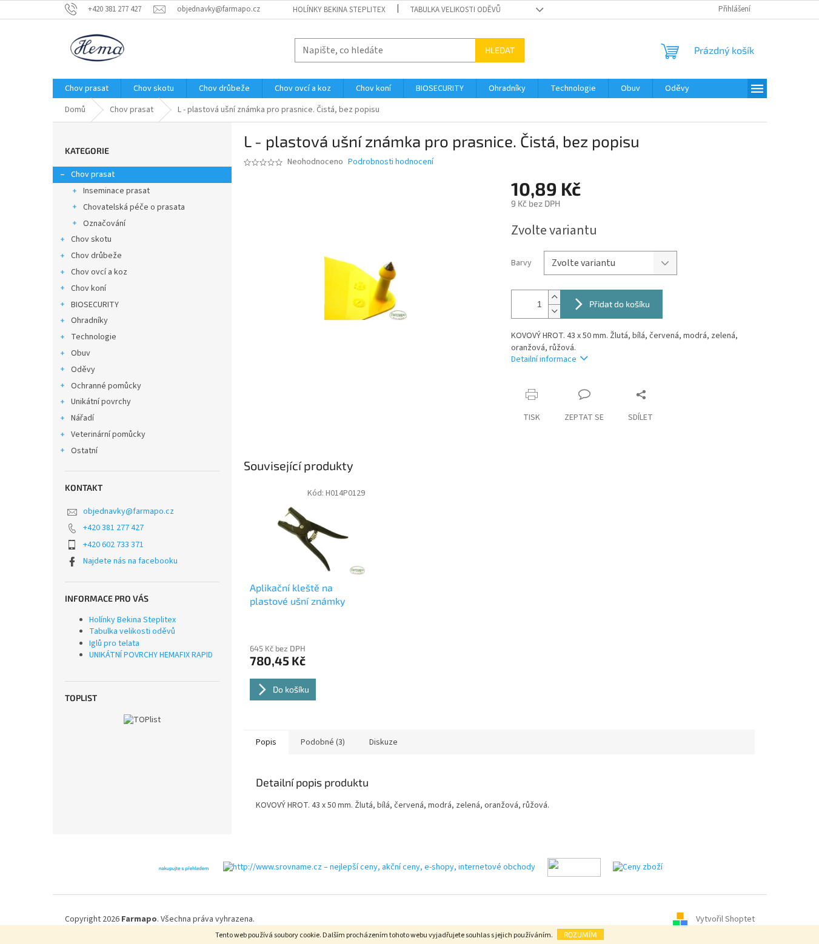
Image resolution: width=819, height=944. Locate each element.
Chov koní (88, 288)
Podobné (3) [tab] (323, 742)
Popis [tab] (266, 742)
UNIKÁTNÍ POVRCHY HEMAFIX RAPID (151, 655)
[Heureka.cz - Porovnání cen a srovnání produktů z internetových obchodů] (183, 867)
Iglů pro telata (114, 643)
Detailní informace (544, 359)
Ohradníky (89, 320)
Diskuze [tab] (383, 742)
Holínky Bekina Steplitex (339, 9)
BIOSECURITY (95, 305)
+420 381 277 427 (113, 528)
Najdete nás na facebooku (130, 561)
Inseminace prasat (116, 191)
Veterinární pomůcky (108, 434)
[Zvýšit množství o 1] (554, 297)
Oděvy (83, 370)
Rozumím (580, 934)
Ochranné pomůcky (106, 386)
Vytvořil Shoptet (725, 919)
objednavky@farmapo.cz (128, 511)
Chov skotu (91, 239)
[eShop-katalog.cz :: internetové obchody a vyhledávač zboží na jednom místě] (574, 867)
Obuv (80, 353)
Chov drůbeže (96, 256)
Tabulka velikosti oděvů (455, 9)
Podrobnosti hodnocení (390, 162)
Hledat (500, 50)
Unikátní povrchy (101, 402)
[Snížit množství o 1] (554, 311)
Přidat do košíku (619, 304)
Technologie (93, 337)
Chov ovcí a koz (99, 272)
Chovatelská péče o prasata (134, 207)
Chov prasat (93, 174)
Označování (104, 224)
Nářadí (82, 418)
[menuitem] (87, 88)
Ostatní (84, 451)
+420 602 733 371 (113, 545)
